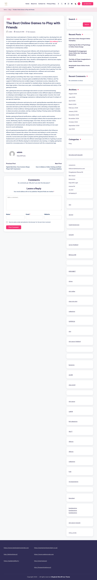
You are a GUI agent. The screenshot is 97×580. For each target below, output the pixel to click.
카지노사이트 (72, 533)
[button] (87, 3)
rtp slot (71, 190)
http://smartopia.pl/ (40, 561)
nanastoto (72, 165)
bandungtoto (73, 508)
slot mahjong (54, 41)
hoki (70, 471)
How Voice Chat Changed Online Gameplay (79, 39)
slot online (72, 291)
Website (47, 214)
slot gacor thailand (75, 341)
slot (70, 205)
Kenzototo (72, 179)
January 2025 (73, 111)
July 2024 (72, 129)
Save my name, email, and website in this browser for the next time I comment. (30, 222)
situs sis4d (72, 385)
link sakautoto (73, 421)
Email (28, 214)
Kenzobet (72, 498)
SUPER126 (72, 321)
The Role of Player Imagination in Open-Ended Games (79, 60)
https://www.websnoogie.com (44, 554)
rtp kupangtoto (73, 482)
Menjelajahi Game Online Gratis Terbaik (79, 66)
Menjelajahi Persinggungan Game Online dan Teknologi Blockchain (78, 53)
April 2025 (72, 101)
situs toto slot (73, 301)
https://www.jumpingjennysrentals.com (16, 548)
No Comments (31, 32)
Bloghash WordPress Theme (60, 577)
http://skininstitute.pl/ (11, 554)
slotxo (71, 281)
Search (72, 19)
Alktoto (71, 441)
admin (19, 152)
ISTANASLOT (73, 193)
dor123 (71, 215)
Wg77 (70, 431)
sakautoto (72, 311)
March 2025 (72, 104)
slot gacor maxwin (74, 523)
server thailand (73, 245)
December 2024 (74, 115)
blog (8, 19)
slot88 (71, 375)
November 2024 (74, 118)
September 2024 (74, 125)
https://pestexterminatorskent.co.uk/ (46, 548)
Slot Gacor (72, 176)
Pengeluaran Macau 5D (76, 172)
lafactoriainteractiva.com (77, 168)
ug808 (71, 411)
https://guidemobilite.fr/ (11, 561)
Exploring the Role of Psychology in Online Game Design (79, 46)
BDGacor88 (72, 255)
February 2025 (73, 108)
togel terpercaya (74, 225)
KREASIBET (72, 271)
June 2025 (72, 97)
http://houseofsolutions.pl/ (42, 567)
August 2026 (73, 94)
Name (8, 214)
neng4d (71, 235)
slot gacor (72, 401)
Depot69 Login (73, 183)
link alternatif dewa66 (76, 155)
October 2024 (73, 122)
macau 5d (72, 186)
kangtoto (71, 365)
